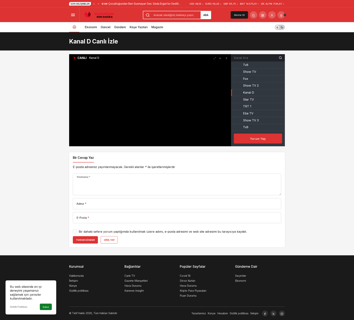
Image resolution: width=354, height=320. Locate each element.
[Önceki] (94, 3)
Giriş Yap (109, 240)
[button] (262, 15)
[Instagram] (282, 313)
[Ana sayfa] (74, 27)
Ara (205, 15)
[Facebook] (265, 313)
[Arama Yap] (253, 15)
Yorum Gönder (85, 240)
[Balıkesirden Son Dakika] (100, 14)
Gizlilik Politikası (18, 306)
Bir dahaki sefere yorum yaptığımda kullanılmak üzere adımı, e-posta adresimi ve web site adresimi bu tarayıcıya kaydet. (163, 231)
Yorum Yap (258, 139)
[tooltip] (220, 58)
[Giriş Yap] (272, 15)
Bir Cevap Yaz (83, 158)
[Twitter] (273, 313)
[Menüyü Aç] (73, 15)
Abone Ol (239, 14)
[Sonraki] (98, 3)
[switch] (280, 27)
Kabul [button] (46, 307)
